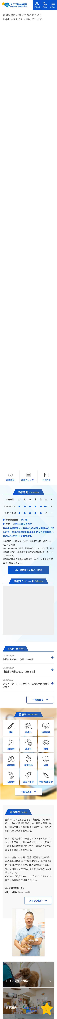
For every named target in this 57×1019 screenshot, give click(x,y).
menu (53, 4)
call (45, 4)
